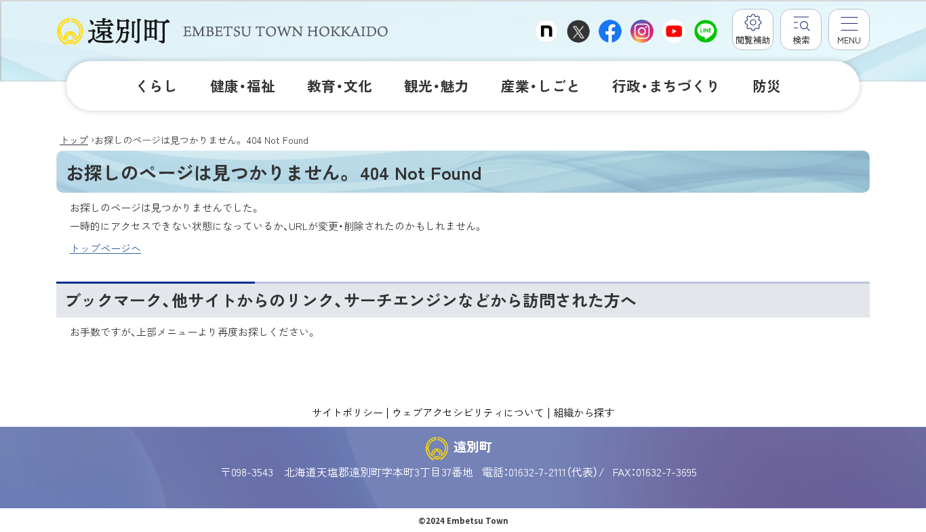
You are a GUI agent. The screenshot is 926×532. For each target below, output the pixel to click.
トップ (74, 140)
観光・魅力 (436, 85)
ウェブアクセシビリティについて (468, 411)
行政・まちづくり (666, 85)
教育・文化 (339, 85)
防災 (766, 85)
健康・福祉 (242, 85)
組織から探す (583, 411)
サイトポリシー (347, 411)
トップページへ (105, 248)
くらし (156, 85)
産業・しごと (540, 85)
